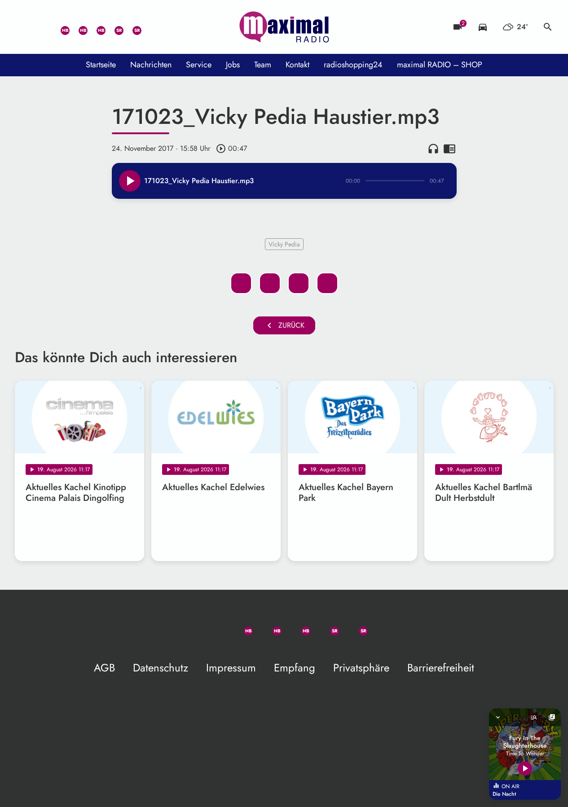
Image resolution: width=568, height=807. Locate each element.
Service (198, 64)
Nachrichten (151, 64)
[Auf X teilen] (270, 283)
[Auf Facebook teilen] (241, 283)
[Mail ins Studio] (24, 27)
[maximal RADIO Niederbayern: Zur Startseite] (284, 27)
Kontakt (297, 64)
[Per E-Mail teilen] (327, 283)
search (547, 27)
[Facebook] (78, 27)
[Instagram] (96, 27)
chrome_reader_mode (449, 148)
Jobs (233, 64)
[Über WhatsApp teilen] (298, 283)
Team (262, 64)
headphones (433, 148)
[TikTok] (150, 27)
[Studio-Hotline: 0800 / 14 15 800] (42, 27)
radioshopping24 (353, 64)
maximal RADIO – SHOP (439, 64)
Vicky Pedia (284, 244)
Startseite (101, 64)
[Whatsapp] (60, 27)
